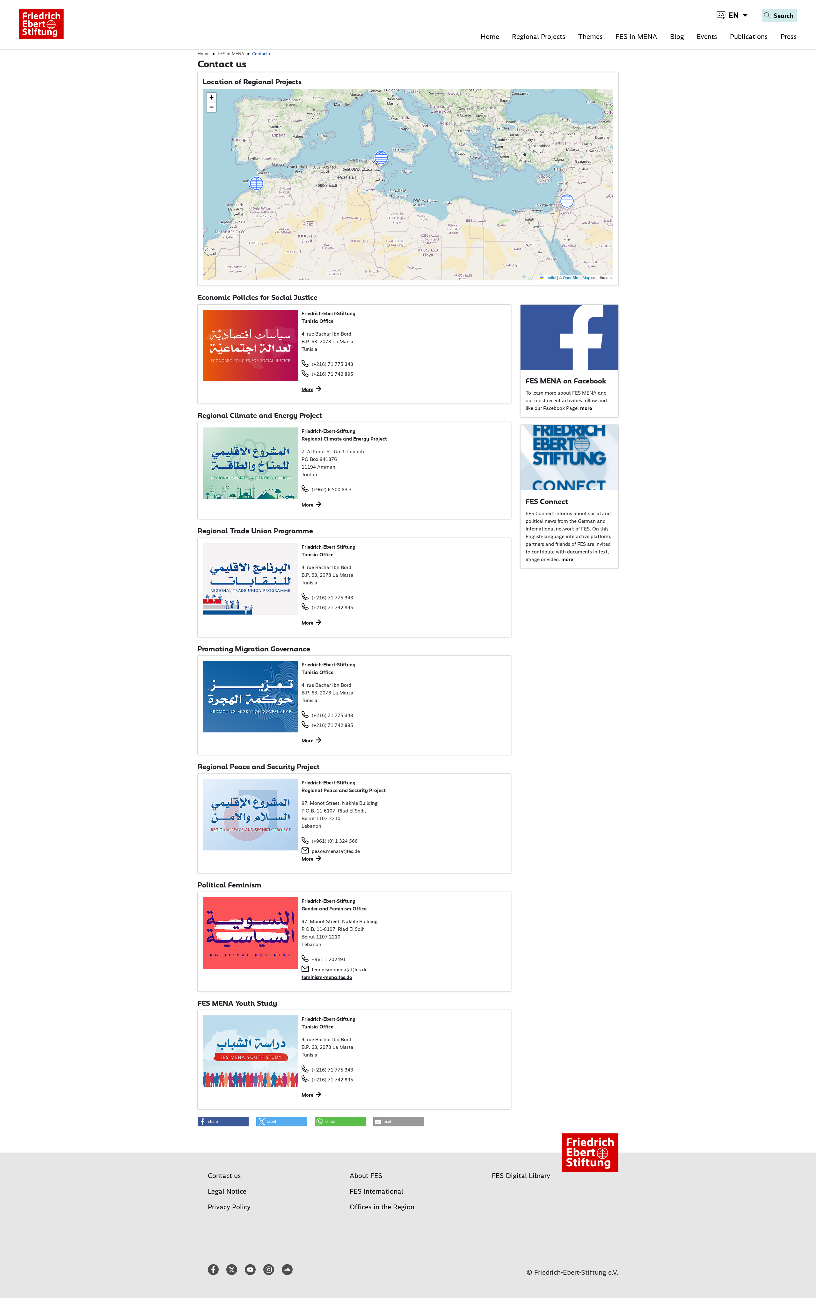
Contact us (224, 1175)
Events (707, 36)
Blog (677, 36)
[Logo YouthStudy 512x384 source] (250, 1051)
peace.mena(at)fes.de (336, 851)
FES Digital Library (521, 1175)
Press (789, 36)
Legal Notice (227, 1191)
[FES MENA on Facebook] (570, 337)
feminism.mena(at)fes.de (340, 970)
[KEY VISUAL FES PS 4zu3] (250, 814)
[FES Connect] (570, 457)
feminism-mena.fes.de (327, 977)
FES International (376, 1191)
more (586, 408)
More (307, 389)
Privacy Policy (229, 1207)
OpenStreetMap (576, 277)
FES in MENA (636, 36)
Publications (749, 36)
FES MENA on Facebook (566, 380)
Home (490, 36)
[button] (567, 202)
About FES (366, 1175)
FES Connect (547, 501)
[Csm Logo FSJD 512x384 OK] (250, 345)
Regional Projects (538, 36)
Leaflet (549, 277)
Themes (590, 36)
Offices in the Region (382, 1207)
